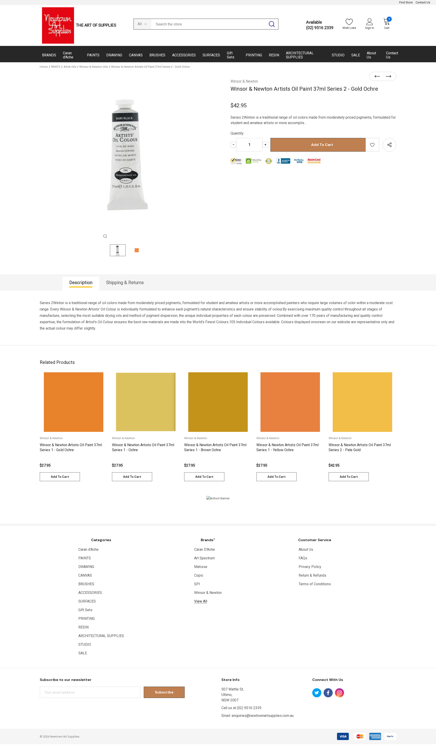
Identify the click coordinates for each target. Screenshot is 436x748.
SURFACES (87, 601)
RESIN (83, 627)
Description (80, 282)
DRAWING (86, 567)
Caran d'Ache (88, 549)
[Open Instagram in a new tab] (339, 692)
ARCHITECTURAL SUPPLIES (101, 636)
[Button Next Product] (387, 76)
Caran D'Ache (204, 549)
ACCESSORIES (90, 592)
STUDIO (84, 644)
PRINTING (86, 618)
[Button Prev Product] (378, 76)
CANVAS (85, 575)
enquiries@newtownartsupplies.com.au (263, 715)
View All (200, 601)
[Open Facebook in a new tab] (328, 692)
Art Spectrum (204, 558)
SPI (197, 584)
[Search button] (271, 24)
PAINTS (84, 558)
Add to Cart (60, 477)
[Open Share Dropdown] (389, 145)
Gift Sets (85, 610)
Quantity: (237, 133)
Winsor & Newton (208, 592)
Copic (198, 575)
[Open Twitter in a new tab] (316, 692)
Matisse (200, 567)
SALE (82, 653)
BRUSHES (86, 584)
